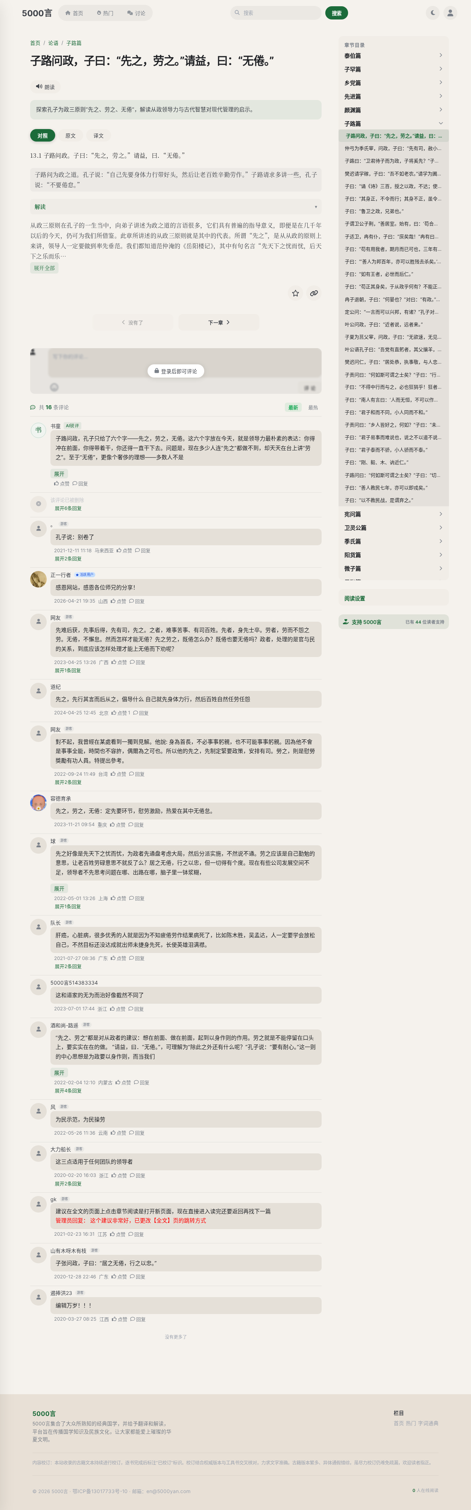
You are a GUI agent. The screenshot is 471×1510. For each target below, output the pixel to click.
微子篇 (352, 568)
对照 (43, 136)
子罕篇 (352, 69)
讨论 (140, 13)
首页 (78, 13)
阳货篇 (352, 554)
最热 (313, 407)
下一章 (215, 322)
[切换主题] (433, 13)
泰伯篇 (352, 55)
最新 (293, 407)
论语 (53, 43)
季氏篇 (352, 541)
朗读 (50, 87)
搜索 (336, 13)
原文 (70, 136)
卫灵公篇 (355, 527)
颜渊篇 (352, 110)
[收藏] (295, 293)
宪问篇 (352, 514)
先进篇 (352, 96)
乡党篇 (352, 82)
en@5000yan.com (168, 1491)
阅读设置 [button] (354, 598)
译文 (98, 136)
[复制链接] (314, 293)
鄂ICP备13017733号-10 (100, 1491)
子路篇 (74, 43)
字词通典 (428, 1423)
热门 (108, 13)
